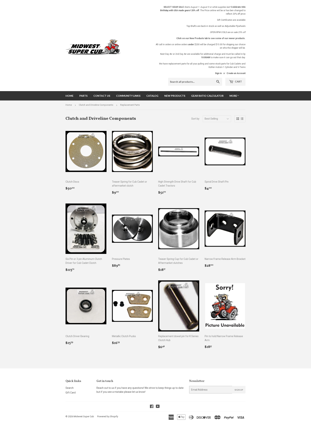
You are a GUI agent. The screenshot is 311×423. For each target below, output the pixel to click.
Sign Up (239, 389)
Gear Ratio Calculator (207, 95)
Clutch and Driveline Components (96, 105)
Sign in (218, 73)
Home (69, 95)
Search (70, 387)
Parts (83, 95)
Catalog (152, 95)
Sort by (195, 118)
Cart (238, 81)
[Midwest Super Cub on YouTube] (158, 406)
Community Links (128, 95)
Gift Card (71, 392)
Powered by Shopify (107, 416)
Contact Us (101, 95)
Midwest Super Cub (84, 416)
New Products (174, 95)
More (233, 95)
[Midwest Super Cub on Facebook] (152, 406)
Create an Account (236, 73)
